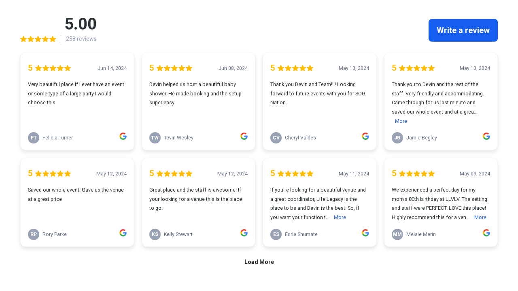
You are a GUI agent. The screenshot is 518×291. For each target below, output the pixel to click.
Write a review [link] (463, 30)
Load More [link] (259, 262)
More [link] (401, 121)
